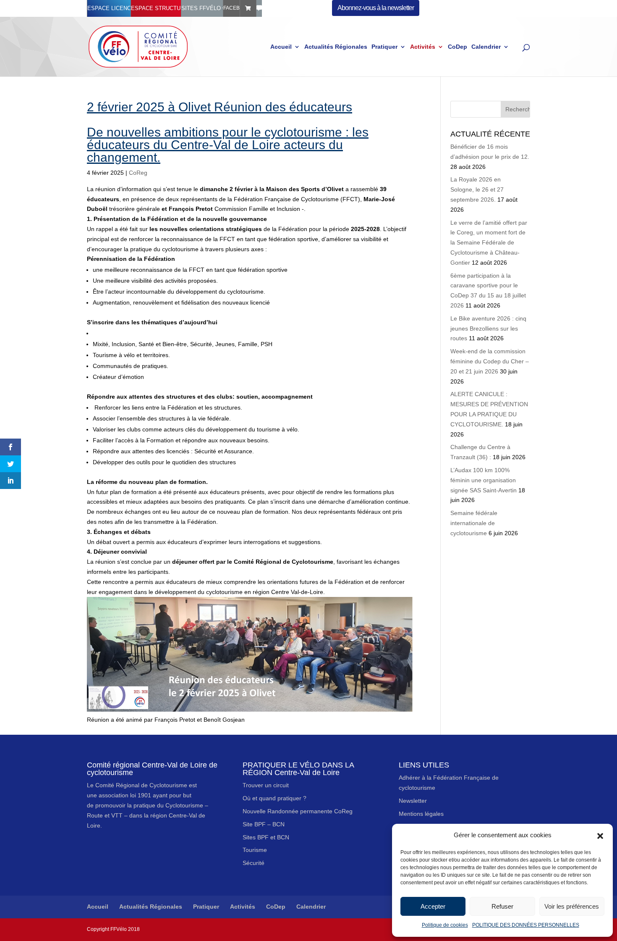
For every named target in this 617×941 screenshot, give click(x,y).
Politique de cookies (445, 925)
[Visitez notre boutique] (248, 8)
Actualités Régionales (335, 47)
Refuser (502, 906)
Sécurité (253, 863)
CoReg (138, 172)
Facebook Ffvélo (231, 8)
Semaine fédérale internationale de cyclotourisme (473, 523)
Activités (422, 47)
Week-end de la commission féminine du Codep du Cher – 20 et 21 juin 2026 (489, 361)
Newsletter (413, 800)
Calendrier (486, 47)
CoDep (457, 47)
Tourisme (255, 849)
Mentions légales (421, 813)
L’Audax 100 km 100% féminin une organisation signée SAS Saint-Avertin (483, 480)
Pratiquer (384, 47)
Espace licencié (109, 8)
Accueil (281, 47)
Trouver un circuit (266, 785)
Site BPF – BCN (264, 824)
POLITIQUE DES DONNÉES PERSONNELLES (525, 925)
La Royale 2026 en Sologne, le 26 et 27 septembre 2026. (477, 189)
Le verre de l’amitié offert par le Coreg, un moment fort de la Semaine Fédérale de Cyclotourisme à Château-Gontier (488, 242)
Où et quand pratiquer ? (274, 798)
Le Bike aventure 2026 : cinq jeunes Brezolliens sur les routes (488, 328)
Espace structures (156, 8)
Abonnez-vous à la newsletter (375, 7)
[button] (600, 835)
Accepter (433, 906)
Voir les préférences (571, 906)
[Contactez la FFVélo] (259, 8)
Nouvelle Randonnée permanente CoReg (298, 811)
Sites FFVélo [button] (201, 8)
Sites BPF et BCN (266, 837)
